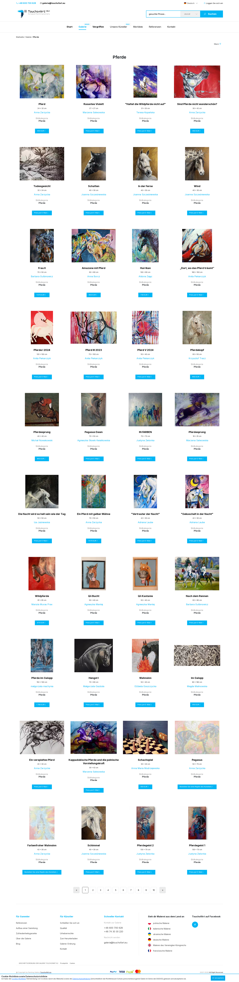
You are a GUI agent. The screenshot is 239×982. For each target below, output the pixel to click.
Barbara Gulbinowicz (42, 276)
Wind (197, 186)
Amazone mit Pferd (93, 268)
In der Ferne (145, 186)
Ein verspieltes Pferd (42, 759)
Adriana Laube (145, 522)
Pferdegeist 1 (197, 845)
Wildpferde (42, 596)
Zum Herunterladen (69, 938)
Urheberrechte (67, 933)
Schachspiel (145, 759)
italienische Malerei (162, 929)
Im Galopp (197, 678)
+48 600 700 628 (27, 3)
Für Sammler (23, 916)
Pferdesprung (41, 432)
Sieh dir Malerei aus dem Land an (166, 916)
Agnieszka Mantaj (93, 604)
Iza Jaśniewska (42, 522)
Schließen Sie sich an (69, 923)
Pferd (42, 104)
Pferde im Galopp (42, 678)
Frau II (42, 268)
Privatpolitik (64, 963)
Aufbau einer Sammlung (27, 928)
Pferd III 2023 (93, 350)
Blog (18, 944)
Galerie (28, 37)
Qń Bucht (93, 596)
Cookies (72, 963)
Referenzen (155, 26)
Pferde (42, 121)
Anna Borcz (93, 276)
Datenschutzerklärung (81, 979)
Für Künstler (66, 916)
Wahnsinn (145, 678)
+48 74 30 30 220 (113, 931)
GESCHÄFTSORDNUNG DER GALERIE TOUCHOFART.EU (38, 963)
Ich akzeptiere (218, 978)
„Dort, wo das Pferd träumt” (197, 268)
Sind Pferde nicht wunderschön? (197, 104)
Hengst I (94, 678)
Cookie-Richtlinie (19, 979)
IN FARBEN (145, 432)
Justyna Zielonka (145, 440)
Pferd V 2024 (145, 350)
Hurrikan (145, 268)
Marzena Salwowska (94, 112)
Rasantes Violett (94, 104)
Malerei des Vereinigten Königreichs (169, 945)
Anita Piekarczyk (197, 276)
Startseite (20, 37)
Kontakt (171, 26)
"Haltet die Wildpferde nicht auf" (145, 104)
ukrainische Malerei (162, 934)
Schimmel (94, 845)
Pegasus (197, 759)
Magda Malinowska (197, 686)
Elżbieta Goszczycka (145, 686)
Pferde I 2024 (42, 350)
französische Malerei (162, 951)
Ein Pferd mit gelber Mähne (93, 514)
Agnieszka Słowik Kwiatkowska (93, 440)
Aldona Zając (145, 276)
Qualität (63, 928)
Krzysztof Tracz (197, 358)
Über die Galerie (23, 938)
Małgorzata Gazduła (93, 686)
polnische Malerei (161, 923)
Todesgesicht (41, 186)
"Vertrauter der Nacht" (145, 514)
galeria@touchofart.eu (53, 3)
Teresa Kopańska (145, 112)
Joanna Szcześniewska (93, 194)
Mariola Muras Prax (41, 604)
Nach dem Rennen (197, 596)
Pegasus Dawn (94, 432)
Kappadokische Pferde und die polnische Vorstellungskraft (94, 761)
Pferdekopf (197, 350)
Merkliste (138, 26)
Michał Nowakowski (41, 440)
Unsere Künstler (118, 26)
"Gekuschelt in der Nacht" (197, 514)
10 (154, 890)
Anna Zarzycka (42, 112)
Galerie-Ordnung (67, 944)
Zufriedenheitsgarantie (26, 933)
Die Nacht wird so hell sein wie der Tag (42, 514)
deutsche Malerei (161, 940)
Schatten (93, 186)
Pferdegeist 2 (145, 845)
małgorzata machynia (42, 686)
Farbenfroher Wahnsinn (41, 845)
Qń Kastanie (145, 596)
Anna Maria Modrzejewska (145, 768)
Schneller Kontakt (114, 916)
